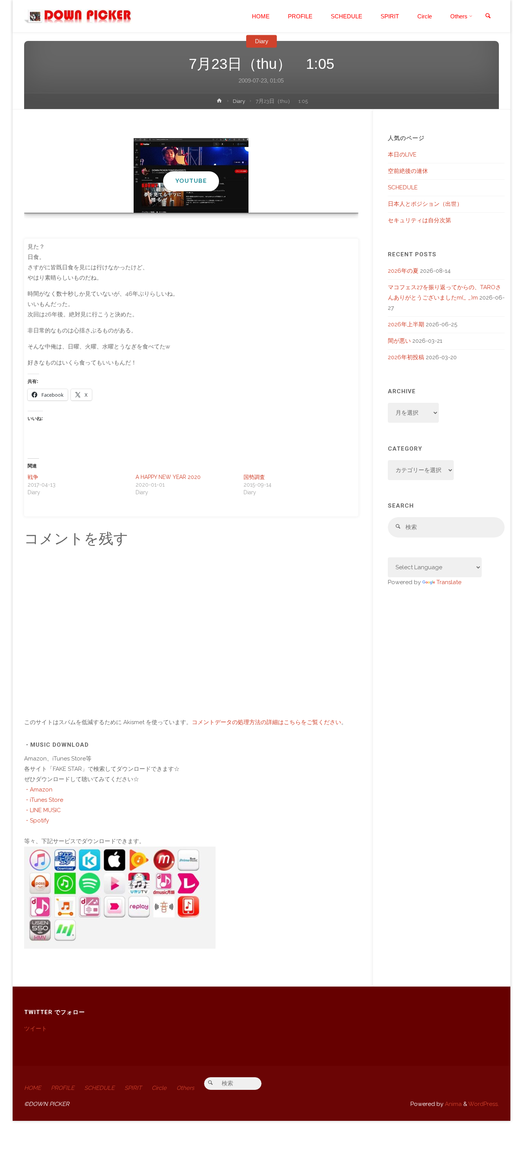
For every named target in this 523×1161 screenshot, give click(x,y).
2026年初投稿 (406, 357)
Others (185, 1087)
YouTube (191, 180)
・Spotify (36, 820)
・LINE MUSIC (42, 810)
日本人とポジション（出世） (425, 203)
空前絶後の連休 (408, 171)
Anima (452, 1104)
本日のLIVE (402, 154)
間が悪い (399, 340)
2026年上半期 (406, 324)
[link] (488, 16)
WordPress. (483, 1104)
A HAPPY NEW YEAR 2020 (168, 477)
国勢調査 (254, 477)
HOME (32, 1087)
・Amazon (38, 789)
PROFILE (62, 1087)
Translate (448, 582)
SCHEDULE (403, 187)
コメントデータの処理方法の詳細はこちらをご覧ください (266, 722)
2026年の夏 (403, 270)
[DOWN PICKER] (77, 16)
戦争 (33, 477)
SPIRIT (133, 1087)
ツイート (35, 1028)
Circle (159, 1087)
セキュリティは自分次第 (419, 220)
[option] (191, 175)
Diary (261, 41)
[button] (187, 202)
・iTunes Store (43, 799)
